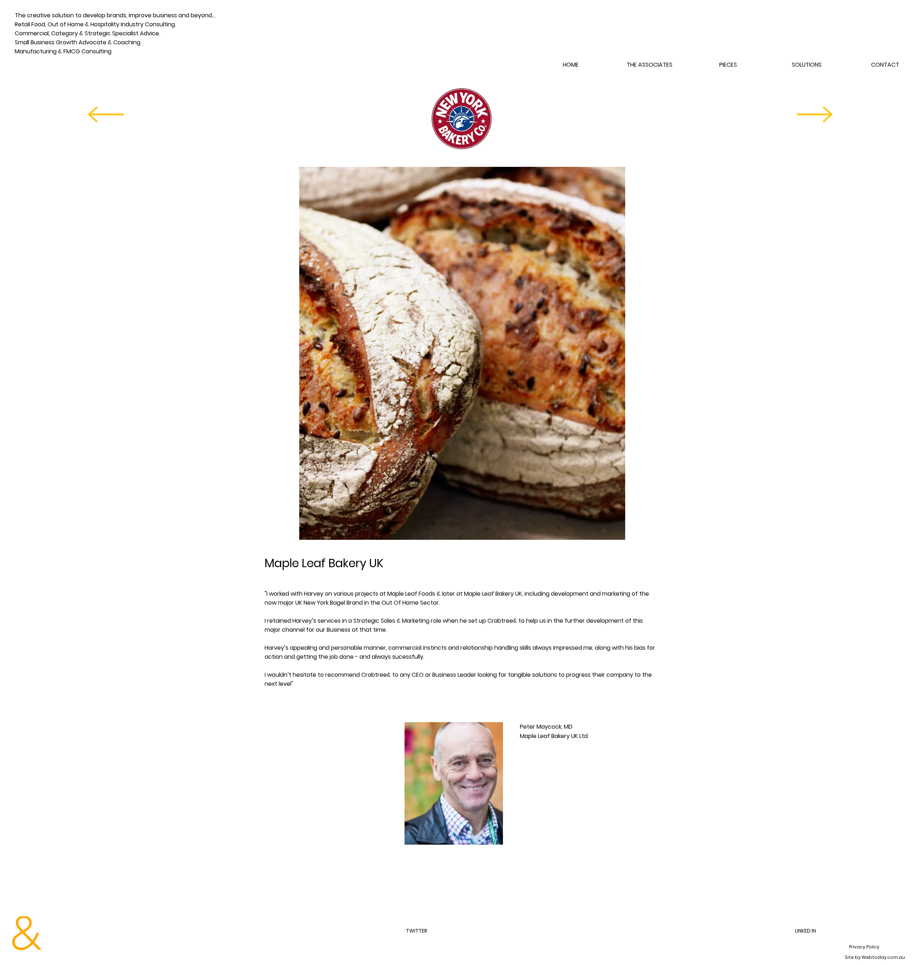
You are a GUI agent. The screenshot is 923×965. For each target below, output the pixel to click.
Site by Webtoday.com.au (875, 957)
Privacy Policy (864, 947)
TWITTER (416, 930)
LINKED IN (805, 930)
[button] (728, 64)
